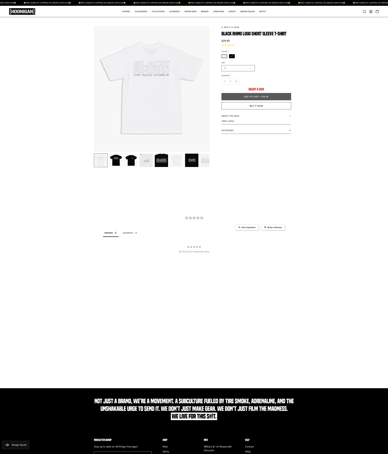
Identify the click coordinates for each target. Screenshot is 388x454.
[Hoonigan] (24, 11)
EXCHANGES (227, 130)
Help (247, 440)
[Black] (232, 56)
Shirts (166, 451)
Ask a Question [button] (248, 227)
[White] (224, 56)
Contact (249, 446)
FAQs (248, 451)
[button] (126, 11)
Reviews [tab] (109, 232)
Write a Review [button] (274, 227)
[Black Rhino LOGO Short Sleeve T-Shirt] (101, 160)
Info (206, 440)
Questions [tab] (128, 232)
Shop (165, 440)
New (165, 446)
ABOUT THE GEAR (230, 115)
